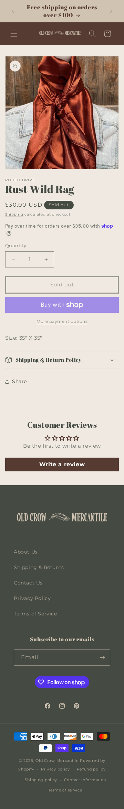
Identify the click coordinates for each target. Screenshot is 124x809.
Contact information (85, 779)
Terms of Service (35, 614)
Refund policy (91, 769)
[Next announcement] (111, 11)
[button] (13, 33)
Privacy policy (55, 769)
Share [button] (19, 381)
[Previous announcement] (12, 11)
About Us (26, 552)
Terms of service (65, 790)
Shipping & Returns (39, 567)
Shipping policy (41, 779)
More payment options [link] (62, 321)
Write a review (62, 464)
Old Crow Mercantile (57, 760)
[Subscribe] (102, 657)
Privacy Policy (32, 598)
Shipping (14, 214)
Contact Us (28, 583)
